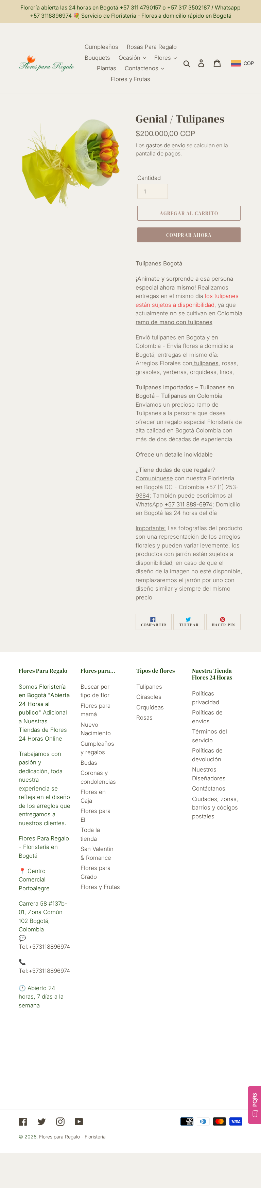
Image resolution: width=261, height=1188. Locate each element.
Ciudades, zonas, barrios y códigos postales (215, 808)
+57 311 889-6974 (188, 504)
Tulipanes (149, 686)
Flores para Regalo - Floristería (72, 1136)
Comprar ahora (189, 235)
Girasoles (148, 696)
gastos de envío (165, 145)
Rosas (144, 717)
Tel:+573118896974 (44, 946)
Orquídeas (150, 707)
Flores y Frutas (100, 887)
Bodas (89, 762)
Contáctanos (208, 788)
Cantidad (149, 177)
